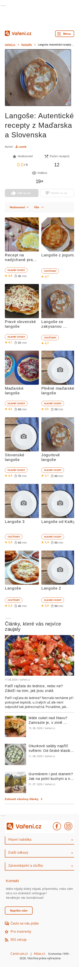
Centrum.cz (19, 953)
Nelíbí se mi (59, 193)
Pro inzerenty (21, 931)
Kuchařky (26, 44)
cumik (23, 147)
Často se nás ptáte (25, 923)
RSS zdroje (19, 939)
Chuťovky (50, 270)
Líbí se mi (24, 193)
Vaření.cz (10, 44)
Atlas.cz (39, 953)
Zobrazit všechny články (21, 799)
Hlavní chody (16, 270)
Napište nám (18, 910)
